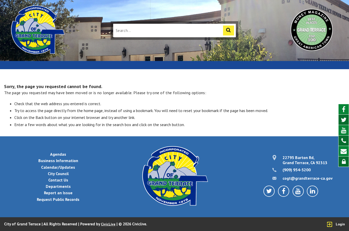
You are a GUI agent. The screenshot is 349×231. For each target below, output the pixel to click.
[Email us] (344, 151)
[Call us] (344, 141)
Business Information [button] (58, 160)
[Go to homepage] (37, 30)
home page (93, 110)
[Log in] (344, 161)
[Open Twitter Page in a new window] (344, 120)
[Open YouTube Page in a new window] (344, 130)
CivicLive (108, 224)
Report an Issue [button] (58, 192)
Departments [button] (58, 186)
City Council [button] (58, 173)
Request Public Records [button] (58, 199)
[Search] (228, 30)
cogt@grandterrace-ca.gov (308, 178)
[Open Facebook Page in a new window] (344, 109)
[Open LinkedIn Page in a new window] (312, 191)
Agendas (58, 154)
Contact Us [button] (58, 180)
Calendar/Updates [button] (58, 167)
